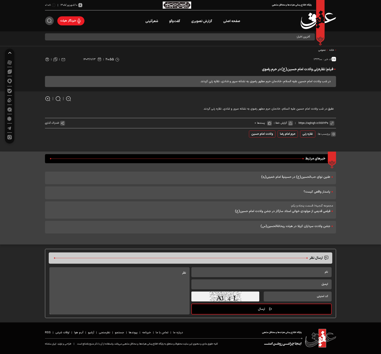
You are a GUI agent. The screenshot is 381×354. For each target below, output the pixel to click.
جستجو (119, 332)
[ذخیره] (55, 59)
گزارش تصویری (201, 21)
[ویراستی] (9, 71)
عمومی (322, 50)
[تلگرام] (9, 128)
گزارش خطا (281, 123)
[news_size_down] (68, 98)
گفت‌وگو (174, 21)
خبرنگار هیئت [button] (68, 21)
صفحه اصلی (231, 21)
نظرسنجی (104, 332)
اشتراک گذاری (52, 123)
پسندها (261, 123)
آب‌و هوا (78, 332)
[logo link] (318, 20)
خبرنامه (146, 332)
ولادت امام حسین (262, 134)
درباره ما (178, 332)
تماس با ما (162, 332)
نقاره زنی (308, 134)
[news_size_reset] (58, 98)
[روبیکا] (9, 118)
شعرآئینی (151, 21)
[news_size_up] (47, 98)
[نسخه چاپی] (47, 59)
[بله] (9, 91)
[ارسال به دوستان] (63, 59)
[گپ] (9, 109)
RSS (48, 332)
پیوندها (133, 332)
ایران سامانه (50, 344)
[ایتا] (9, 100)
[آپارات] (9, 62)
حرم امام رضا (287, 134)
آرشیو (91, 332)
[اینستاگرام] (9, 137)
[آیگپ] (9, 81)
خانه (331, 50)
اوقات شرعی (62, 332)
